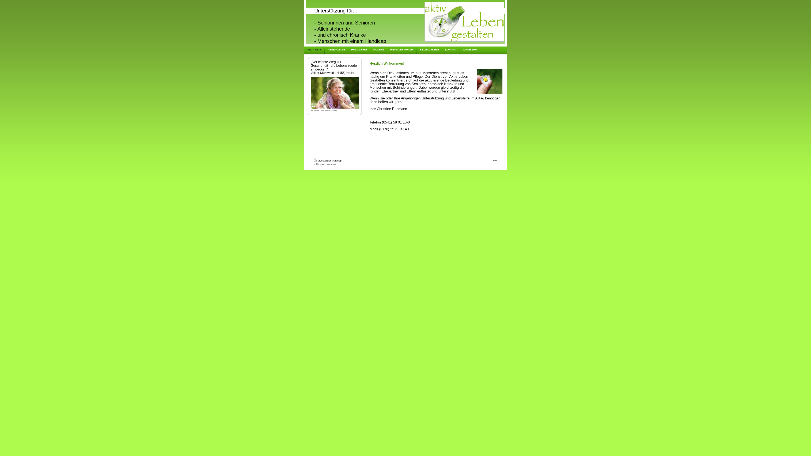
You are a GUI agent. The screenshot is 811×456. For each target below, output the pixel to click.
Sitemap (337, 160)
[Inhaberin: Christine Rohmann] (335, 93)
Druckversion (324, 160)
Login (494, 160)
